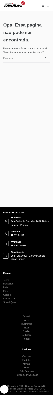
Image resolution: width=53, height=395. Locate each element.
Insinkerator (9, 298)
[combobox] (22, 58)
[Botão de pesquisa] (45, 58)
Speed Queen (10, 302)
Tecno (6, 280)
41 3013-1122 (17, 235)
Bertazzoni (8, 284)
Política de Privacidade (26, 375)
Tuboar (26, 339)
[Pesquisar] (48, 6)
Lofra (5, 287)
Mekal (26, 320)
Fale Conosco (27, 371)
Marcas (26, 364)
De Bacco (27, 335)
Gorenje (7, 295)
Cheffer (26, 331)
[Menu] (43, 5)
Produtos (26, 360)
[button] (4, 389)
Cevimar (26, 356)
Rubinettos (26, 324)
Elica (5, 291)
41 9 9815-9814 (18, 245)
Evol (26, 327)
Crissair (26, 316)
